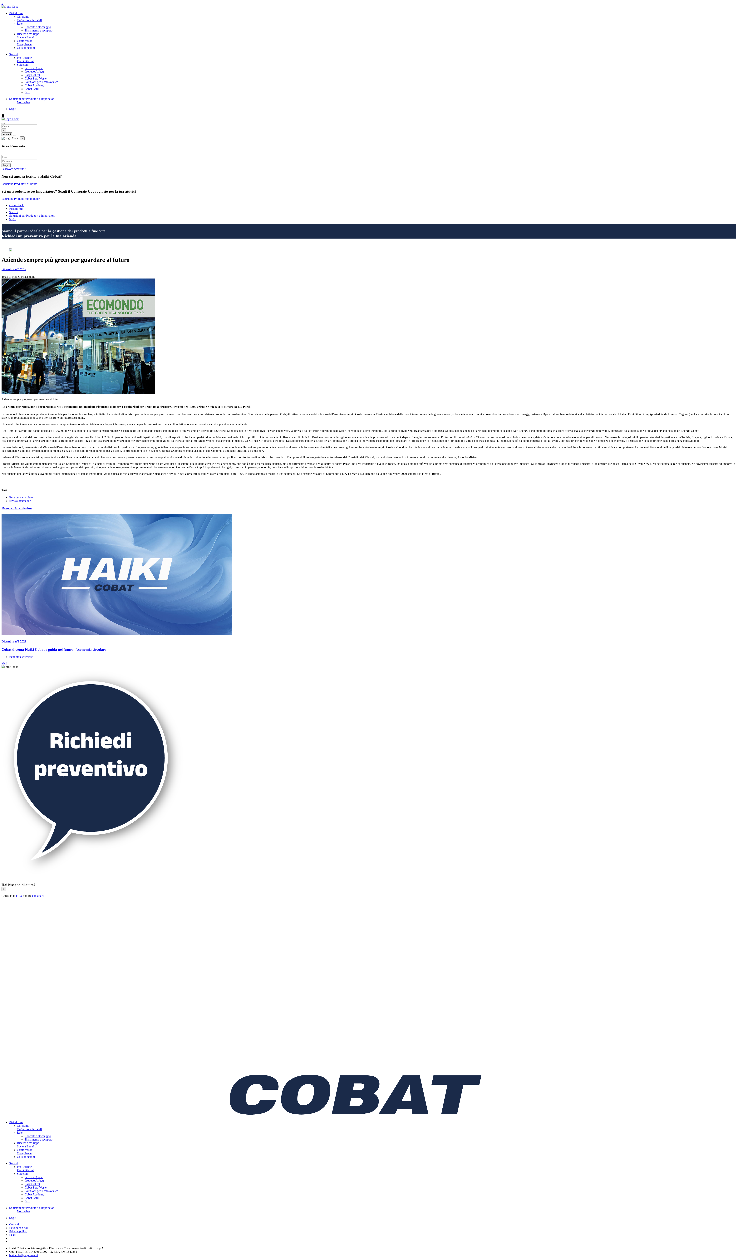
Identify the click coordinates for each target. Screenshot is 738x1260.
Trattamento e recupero (38, 30)
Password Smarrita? (14, 169)
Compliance (24, 44)
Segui (12, 108)
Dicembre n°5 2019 (14, 269)
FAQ (19, 895)
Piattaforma (16, 13)
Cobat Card (32, 88)
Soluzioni (22, 64)
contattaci (38, 895)
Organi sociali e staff (29, 20)
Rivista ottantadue (20, 500)
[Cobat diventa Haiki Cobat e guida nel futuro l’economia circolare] (369, 575)
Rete (19, 23)
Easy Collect (32, 75)
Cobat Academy (34, 85)
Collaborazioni (26, 47)
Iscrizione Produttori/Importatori (21, 198)
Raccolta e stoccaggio (38, 27)
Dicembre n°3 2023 (14, 641)
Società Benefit (26, 37)
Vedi (4, 663)
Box (27, 92)
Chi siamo (23, 16)
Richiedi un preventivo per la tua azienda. (40, 236)
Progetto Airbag (34, 71)
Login (6, 165)
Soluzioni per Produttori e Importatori (32, 98)
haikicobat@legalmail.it (23, 1255)
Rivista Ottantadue (17, 508)
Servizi (13, 54)
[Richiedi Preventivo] (94, 877)
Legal (12, 1234)
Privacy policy (18, 1231)
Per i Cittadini (25, 61)
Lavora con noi (18, 1227)
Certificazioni (25, 40)
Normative (23, 102)
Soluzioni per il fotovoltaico (41, 82)
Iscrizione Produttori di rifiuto (19, 184)
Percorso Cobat (34, 68)
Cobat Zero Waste (36, 78)
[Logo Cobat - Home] (10, 6)
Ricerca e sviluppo (28, 34)
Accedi (7, 134)
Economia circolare (21, 497)
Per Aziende (24, 57)
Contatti (14, 1224)
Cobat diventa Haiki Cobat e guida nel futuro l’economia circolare (54, 649)
